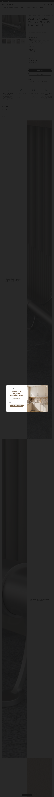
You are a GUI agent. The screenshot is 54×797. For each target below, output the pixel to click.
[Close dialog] (46, 385)
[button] (16, 405)
